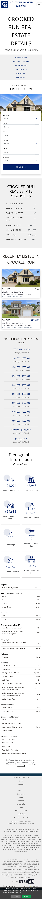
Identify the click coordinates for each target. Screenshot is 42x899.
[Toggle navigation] (39, 4)
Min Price (6, 115)
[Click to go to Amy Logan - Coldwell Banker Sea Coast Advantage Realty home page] (17, 4)
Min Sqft (5, 148)
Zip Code (21, 791)
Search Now (21, 167)
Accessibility (21, 804)
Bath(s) (5, 140)
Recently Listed (21, 65)
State (21, 781)
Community (21, 794)
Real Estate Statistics (21, 61)
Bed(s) (5, 132)
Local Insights (21, 77)
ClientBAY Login (21, 810)
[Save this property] (38, 272)
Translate (36, 886)
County (21, 784)
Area (21, 797)
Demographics (21, 73)
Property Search (21, 57)
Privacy (21, 801)
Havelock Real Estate (21, 777)
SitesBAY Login (21, 814)
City (21, 787)
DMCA (21, 807)
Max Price (6, 123)
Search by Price (21, 69)
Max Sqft (6, 157)
